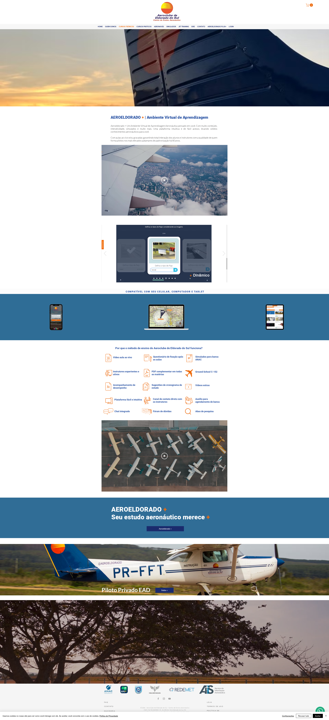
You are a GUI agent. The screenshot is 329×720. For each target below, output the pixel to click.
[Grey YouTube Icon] (169, 698)
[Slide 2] (154, 278)
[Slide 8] (175, 278)
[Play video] (164, 180)
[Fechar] (325, 716)
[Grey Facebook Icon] (158, 698)
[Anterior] (105, 253)
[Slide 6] (169, 278)
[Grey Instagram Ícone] (163, 698)
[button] (310, 5)
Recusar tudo (303, 716)
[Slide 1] (157, 278)
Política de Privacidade (108, 716)
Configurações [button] (288, 716)
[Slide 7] (172, 278)
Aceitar (318, 716)
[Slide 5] (166, 278)
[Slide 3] (160, 278)
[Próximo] (224, 253)
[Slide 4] (163, 278)
